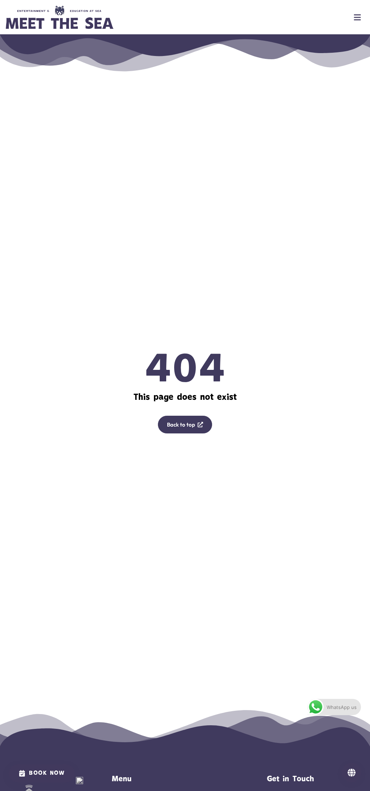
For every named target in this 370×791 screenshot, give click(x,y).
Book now (47, 773)
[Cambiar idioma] (351, 772)
